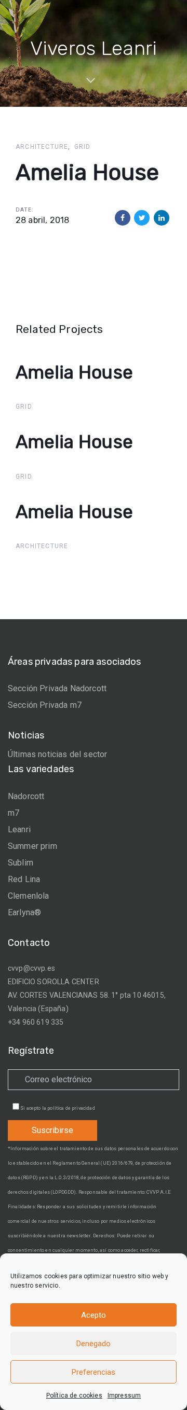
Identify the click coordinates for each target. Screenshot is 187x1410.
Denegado (93, 1343)
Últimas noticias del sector (57, 754)
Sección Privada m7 (45, 705)
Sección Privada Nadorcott (57, 688)
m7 (13, 813)
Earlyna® (24, 912)
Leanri (19, 829)
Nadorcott (26, 796)
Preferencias (93, 1372)
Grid (82, 146)
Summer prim (32, 846)
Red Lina (24, 879)
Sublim (20, 863)
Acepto (93, 1315)
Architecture (42, 146)
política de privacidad (71, 1108)
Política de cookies (74, 1395)
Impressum (124, 1395)
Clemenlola (28, 896)
